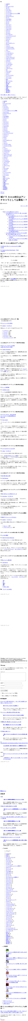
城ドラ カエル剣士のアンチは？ (11, 211)
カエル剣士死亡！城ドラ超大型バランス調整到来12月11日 (14, 745)
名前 (2, 683)
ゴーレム (8, 33)
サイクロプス (9, 34)
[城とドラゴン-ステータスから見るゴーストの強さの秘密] (7, 985)
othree (3, 451)
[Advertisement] (14, 301)
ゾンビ (7, 41)
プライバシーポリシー (8, 1002)
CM (7, 5)
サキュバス (8, 889)
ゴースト (8, 31)
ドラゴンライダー (10, 48)
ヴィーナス (8, 78)
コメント (3, 671)
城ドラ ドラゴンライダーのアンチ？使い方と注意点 (13, 715)
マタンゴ (8, 60)
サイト (2, 688)
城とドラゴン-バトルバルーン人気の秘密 (16, 998)
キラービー (8, 24)
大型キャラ (6, 370)
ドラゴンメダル (10, 47)
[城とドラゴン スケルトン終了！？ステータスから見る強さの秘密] (7, 974)
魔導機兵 (8, 90)
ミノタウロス (9, 64)
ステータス (8, 71)
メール (3, 685)
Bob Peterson (5, 478)
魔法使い (8, 92)
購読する (3, 791)
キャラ (7, 23)
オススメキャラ (10, 16)
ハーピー (8, 51)
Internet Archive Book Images (8, 250)
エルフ (7, 867)
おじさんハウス (10, 6)
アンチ (4, 589)
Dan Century (5, 419)
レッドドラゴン (10, 75)
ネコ (7, 50)
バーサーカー (9, 54)
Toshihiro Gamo (5, 389)
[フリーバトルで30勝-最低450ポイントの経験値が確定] (7, 991)
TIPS (7, 856)
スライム (8, 38)
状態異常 (8, 936)
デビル (7, 44)
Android (8, 4)
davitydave (4, 496)
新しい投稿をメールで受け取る (9, 695)
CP (6, 69)
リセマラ (8, 72)
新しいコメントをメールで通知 (9, 693)
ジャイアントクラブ (11, 36)
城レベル (8, 82)
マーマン (8, 61)
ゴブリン (8, 30)
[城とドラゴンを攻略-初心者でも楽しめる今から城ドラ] (7, 950)
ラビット (8, 67)
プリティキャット (10, 57)
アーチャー (8, 12)
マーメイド (8, 62)
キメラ (7, 22)
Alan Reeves (5, 562)
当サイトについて (7, 1000)
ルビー (7, 73)
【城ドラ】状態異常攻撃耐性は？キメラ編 (11, 821)
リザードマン (9, 68)
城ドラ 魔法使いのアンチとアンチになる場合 (12, 724)
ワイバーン (8, 76)
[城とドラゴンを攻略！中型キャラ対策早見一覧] (7, 968)
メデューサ (8, 65)
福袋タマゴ (8, 86)
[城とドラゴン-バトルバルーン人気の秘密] (7, 997)
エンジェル (8, 14)
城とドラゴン (9, 81)
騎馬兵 (7, 89)
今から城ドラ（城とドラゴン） (8, 94)
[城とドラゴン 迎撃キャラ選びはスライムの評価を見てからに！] (7, 956)
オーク (7, 17)
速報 (7, 88)
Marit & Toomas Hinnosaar (8, 537)
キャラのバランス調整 (11, 877)
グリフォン (8, 27)
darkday (4, 325)
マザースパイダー (10, 58)
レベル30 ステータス (11, 929)
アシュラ (8, 9)
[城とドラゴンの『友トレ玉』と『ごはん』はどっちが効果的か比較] (7, 979)
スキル (7, 892)
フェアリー (8, 55)
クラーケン (8, 26)
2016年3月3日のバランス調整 (11, 455)
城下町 (7, 83)
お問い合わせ (6, 1003)
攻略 (7, 85)
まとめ (7, 7)
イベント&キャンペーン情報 (13, 13)
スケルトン (8, 37)
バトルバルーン (10, 53)
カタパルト (8, 20)
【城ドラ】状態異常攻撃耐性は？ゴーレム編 (12, 830)
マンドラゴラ (14, 576)
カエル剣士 (8, 19)
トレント (8, 45)
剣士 (7, 79)
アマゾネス (8, 10)
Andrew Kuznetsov (6, 349)
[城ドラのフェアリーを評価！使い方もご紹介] (7, 962)
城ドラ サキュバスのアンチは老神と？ (10, 705)
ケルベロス (8, 29)
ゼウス (7, 40)
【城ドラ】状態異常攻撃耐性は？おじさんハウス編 (13, 799)
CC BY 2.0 (9, 325)
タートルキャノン (10, 43)
